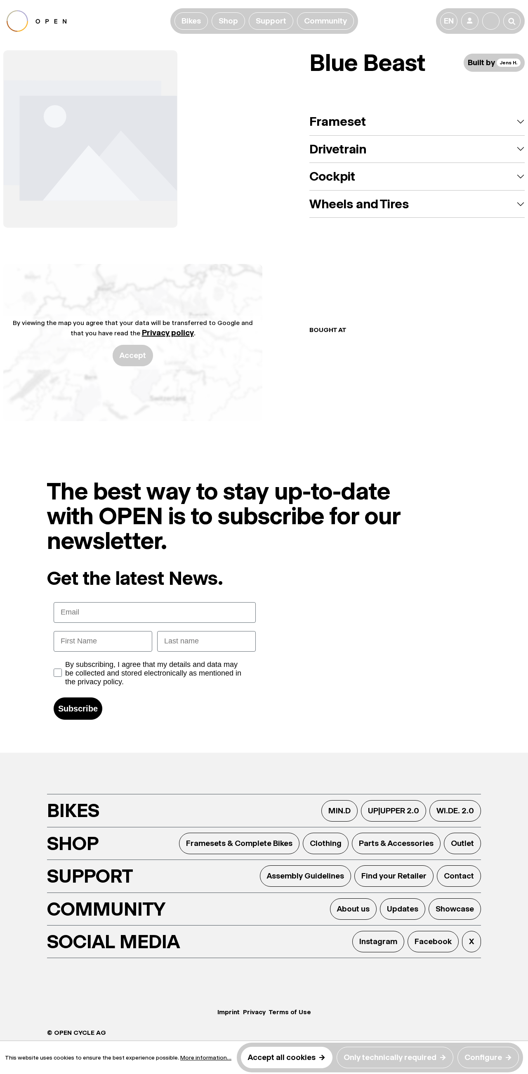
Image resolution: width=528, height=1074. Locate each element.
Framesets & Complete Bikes (239, 843)
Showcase (455, 909)
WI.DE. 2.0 (455, 810)
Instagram (378, 941)
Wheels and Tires (359, 204)
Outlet (462, 843)
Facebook (433, 941)
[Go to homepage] (86, 21)
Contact (459, 876)
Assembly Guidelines (305, 876)
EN (449, 21)
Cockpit (332, 176)
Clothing (326, 843)
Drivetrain (337, 149)
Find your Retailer (394, 876)
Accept (133, 355)
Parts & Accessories (396, 843)
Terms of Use (290, 1012)
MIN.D (339, 810)
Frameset (337, 121)
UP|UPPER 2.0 (393, 810)
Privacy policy (168, 332)
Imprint (228, 1012)
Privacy (254, 1012)
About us (353, 909)
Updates (402, 909)
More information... (205, 1057)
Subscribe (78, 708)
